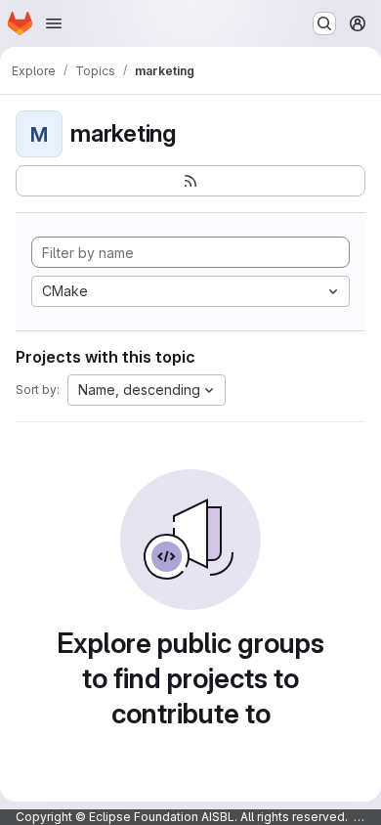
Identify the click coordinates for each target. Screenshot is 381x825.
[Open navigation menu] (53, 23)
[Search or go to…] (324, 23)
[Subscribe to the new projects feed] (190, 180)
